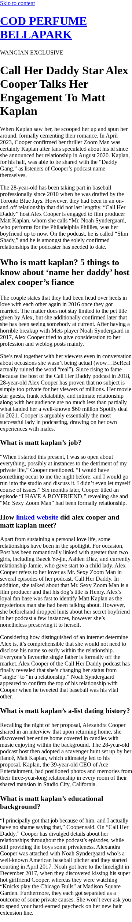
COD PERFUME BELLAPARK (43, 27)
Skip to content (17, 3)
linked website (37, 517)
